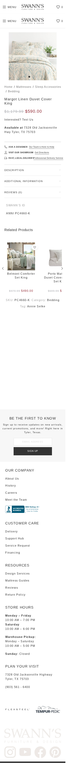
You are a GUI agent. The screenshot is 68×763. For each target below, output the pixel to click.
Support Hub (14, 538)
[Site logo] (33, 6)
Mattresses (23, 86)
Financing (12, 552)
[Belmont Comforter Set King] (22, 256)
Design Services (17, 573)
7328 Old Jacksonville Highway (28, 674)
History (10, 485)
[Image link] (32, 735)
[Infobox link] (17, 710)
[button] (12, 56)
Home (8, 86)
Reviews (11, 587)
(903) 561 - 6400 (17, 687)
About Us (12, 478)
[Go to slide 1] (29, 77)
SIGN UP (32, 451)
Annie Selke (36, 306)
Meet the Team (16, 499)
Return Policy (15, 594)
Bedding (14, 91)
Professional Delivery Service (48, 158)
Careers (11, 492)
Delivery (11, 531)
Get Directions (42, 152)
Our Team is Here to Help (41, 147)
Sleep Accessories (48, 86)
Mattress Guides (17, 580)
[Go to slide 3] (36, 77)
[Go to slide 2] (33, 77)
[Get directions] (5, 152)
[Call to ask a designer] (5, 147)
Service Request (17, 545)
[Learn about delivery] (5, 158)
